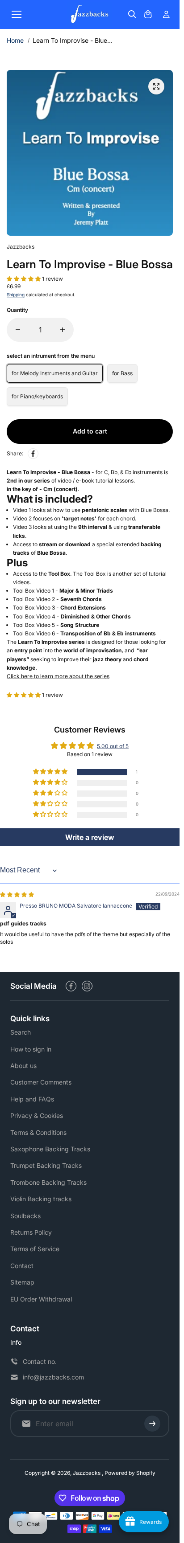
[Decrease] (18, 330)
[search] (132, 14)
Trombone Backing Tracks (48, 1182)
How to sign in (30, 1049)
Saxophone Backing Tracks (50, 1149)
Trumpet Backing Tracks (46, 1165)
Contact (21, 1265)
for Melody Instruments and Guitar (55, 373)
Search (20, 1032)
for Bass (122, 373)
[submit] (152, 1423)
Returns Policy (31, 1232)
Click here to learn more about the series (58, 676)
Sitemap (22, 1282)
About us (23, 1065)
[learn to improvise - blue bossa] (156, 86)
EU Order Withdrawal (41, 1299)
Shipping (16, 294)
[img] (17, 894)
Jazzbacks (87, 1472)
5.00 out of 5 (113, 746)
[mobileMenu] (16, 14)
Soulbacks (25, 1216)
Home (15, 40)
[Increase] (62, 330)
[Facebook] (33, 453)
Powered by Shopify (130, 1472)
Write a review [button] (89, 837)
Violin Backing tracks (40, 1199)
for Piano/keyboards (37, 396)
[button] (24, 278)
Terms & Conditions (38, 1132)
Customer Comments (40, 1082)
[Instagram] (87, 986)
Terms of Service (34, 1248)
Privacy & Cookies (36, 1115)
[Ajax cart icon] (148, 14)
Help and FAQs (32, 1099)
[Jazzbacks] (89, 14)
